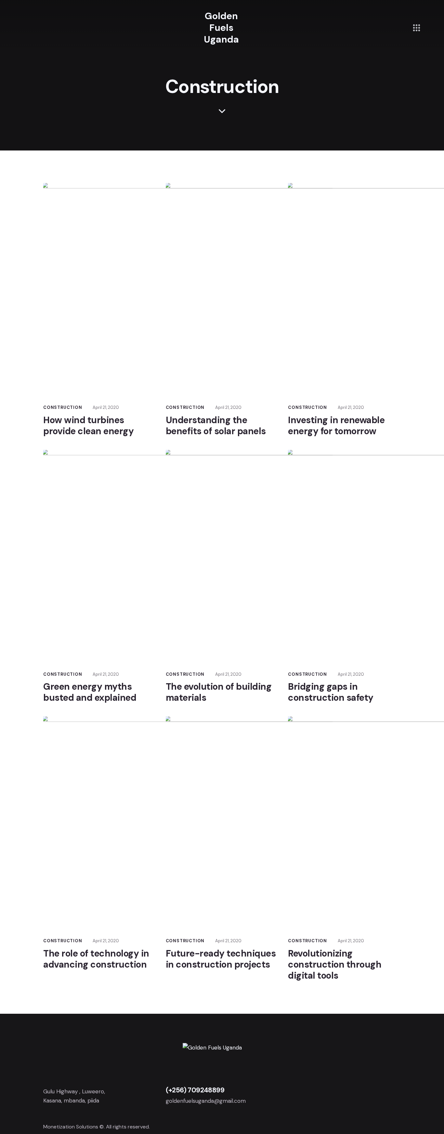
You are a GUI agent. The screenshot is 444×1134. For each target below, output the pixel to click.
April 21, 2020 (106, 407)
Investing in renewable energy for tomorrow (336, 426)
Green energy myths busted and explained (89, 692)
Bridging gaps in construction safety (330, 692)
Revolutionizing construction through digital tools (334, 964)
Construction (62, 407)
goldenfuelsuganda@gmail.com (206, 1100)
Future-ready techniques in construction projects (221, 959)
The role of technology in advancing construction (96, 959)
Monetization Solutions (70, 1126)
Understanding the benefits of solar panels (216, 426)
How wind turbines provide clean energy (88, 426)
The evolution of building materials (219, 692)
